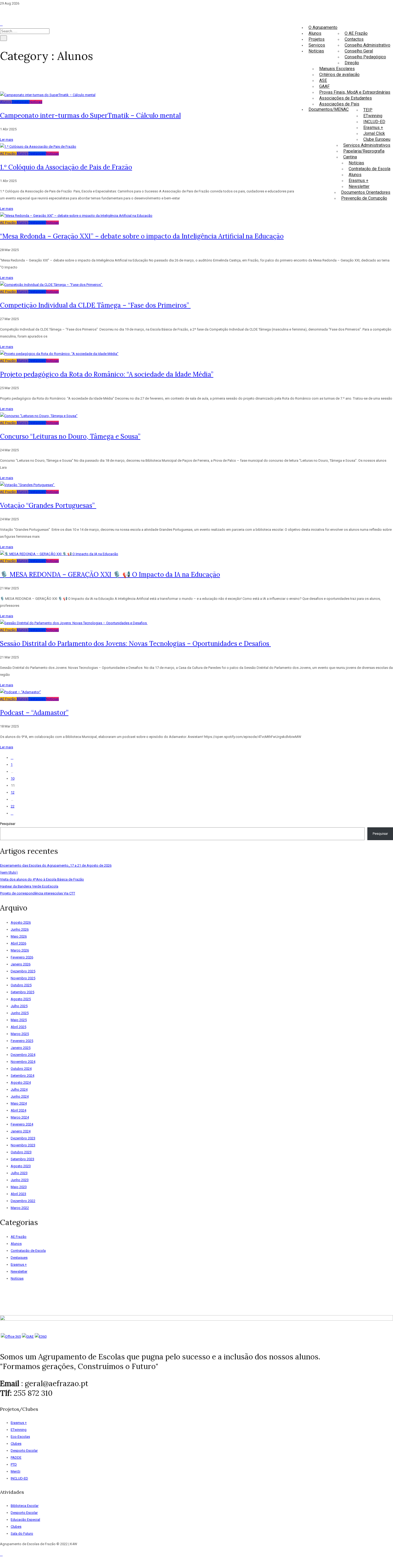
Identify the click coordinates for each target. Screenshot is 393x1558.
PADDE (16, 1457)
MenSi (15, 1471)
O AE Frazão (356, 33)
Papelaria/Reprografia (363, 151)
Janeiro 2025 (20, 1048)
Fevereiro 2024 (22, 1124)
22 (12, 806)
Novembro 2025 (23, 978)
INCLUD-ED (374, 121)
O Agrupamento (323, 27)
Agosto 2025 (21, 999)
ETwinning (372, 115)
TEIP (367, 109)
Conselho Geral (359, 51)
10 (12, 778)
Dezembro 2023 (23, 1138)
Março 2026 (20, 950)
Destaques (20, 102)
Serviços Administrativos (366, 145)
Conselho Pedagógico (365, 56)
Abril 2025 (18, 1027)
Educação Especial (25, 1520)
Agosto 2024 (21, 1083)
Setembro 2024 (22, 1076)
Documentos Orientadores (365, 192)
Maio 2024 (19, 1103)
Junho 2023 (20, 1180)
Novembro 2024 (23, 1062)
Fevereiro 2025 (22, 1041)
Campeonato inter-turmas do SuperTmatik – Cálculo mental (90, 115)
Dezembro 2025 (23, 971)
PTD (14, 1464)
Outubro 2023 (21, 1152)
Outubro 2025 (21, 985)
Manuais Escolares (337, 68)
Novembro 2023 (23, 1145)
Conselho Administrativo (367, 45)
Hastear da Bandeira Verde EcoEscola (29, 886)
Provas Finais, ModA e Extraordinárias (354, 92)
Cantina (350, 157)
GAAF (324, 86)
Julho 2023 (19, 1173)
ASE (323, 80)
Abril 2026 (18, 943)
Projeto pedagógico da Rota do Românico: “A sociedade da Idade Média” (106, 374)
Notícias (356, 162)
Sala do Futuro (22, 1534)
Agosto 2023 (21, 1166)
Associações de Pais (339, 104)
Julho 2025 (19, 1006)
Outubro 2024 (21, 1069)
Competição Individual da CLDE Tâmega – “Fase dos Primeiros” (95, 305)
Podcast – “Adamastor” (34, 712)
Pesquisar (7, 824)
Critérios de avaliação (339, 74)
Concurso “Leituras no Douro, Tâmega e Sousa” (70, 436)
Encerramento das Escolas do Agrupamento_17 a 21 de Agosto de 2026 (55, 865)
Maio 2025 (19, 1020)
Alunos (355, 174)
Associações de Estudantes (345, 98)
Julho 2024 (19, 1089)
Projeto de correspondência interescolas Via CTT (37, 893)
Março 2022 (20, 1208)
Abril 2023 (18, 1194)
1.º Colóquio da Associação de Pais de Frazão (66, 167)
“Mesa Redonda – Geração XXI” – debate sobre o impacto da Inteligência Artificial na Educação (142, 236)
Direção (352, 62)
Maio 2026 (19, 936)
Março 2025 (20, 1034)
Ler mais (6, 140)
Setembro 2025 (22, 992)
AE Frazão (8, 153)
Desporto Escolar (24, 1451)
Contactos (354, 39)
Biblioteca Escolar (24, 1506)
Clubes (16, 1444)
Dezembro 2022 (23, 1201)
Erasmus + (373, 127)
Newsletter (359, 186)
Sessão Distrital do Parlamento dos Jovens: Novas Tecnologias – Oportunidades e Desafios (135, 643)
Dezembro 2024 (23, 1055)
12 (12, 792)
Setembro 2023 (22, 1159)
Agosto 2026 (21, 922)
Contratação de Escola (369, 168)
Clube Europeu (376, 139)
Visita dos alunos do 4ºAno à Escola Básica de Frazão (42, 879)
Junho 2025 (20, 1013)
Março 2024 (20, 1117)
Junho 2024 (20, 1096)
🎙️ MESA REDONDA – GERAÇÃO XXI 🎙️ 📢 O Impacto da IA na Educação (110, 574)
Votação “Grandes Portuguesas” (48, 505)
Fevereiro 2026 (22, 957)
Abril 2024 (18, 1110)
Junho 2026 (20, 929)
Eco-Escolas (20, 1437)
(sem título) (9, 872)
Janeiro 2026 (20, 964)
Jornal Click (374, 133)
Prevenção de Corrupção (364, 198)
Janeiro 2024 (20, 1131)
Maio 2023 (19, 1187)
